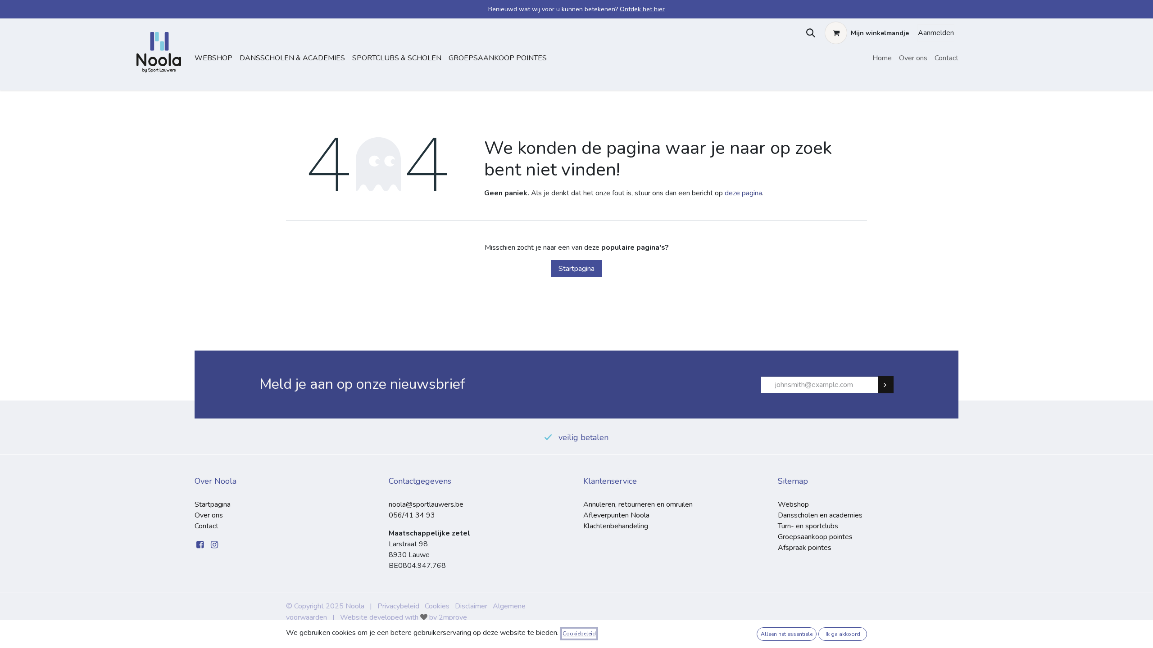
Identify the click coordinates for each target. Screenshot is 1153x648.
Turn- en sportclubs (808, 526)
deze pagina (743, 193)
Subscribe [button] (889, 385)
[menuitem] (882, 58)
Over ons (209, 515)
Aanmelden (936, 33)
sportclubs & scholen (396, 58)
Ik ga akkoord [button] (843, 634)
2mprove (453, 617)
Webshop (213, 58)
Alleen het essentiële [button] (787, 634)
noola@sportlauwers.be (426, 504)
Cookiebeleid (579, 633)
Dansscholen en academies (820, 515)
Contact (206, 526)
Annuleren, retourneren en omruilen (638, 504)
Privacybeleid (398, 606)
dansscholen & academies (292, 58)
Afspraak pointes (804, 548)
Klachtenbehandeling (615, 526)
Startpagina (576, 269)
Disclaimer (471, 606)
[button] (808, 33)
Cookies (437, 606)
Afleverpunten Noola (616, 515)
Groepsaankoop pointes (498, 58)
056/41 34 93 (412, 515)
